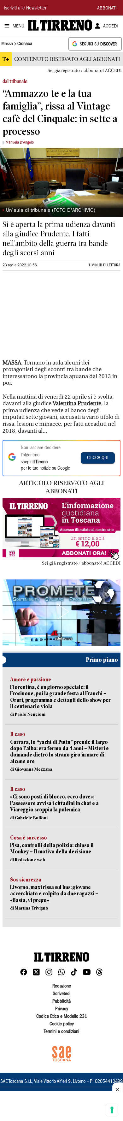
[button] (61, 611)
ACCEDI (110, 26)
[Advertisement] (50, 317)
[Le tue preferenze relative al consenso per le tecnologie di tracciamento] (112, 1110)
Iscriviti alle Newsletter (25, 8)
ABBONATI (107, 8)
